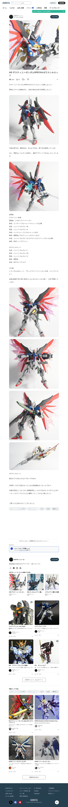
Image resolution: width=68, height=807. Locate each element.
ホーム (5, 8)
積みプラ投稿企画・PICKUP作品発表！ (42, 11)
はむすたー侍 (15, 728)
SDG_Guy (40, 725)
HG (14, 17)
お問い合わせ (8, 793)
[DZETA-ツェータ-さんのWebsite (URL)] (20, 568)
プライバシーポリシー (54, 791)
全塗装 (48, 509)
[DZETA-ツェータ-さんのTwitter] (10, 568)
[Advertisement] (34, 523)
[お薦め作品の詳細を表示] (57, 80)
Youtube (36, 791)
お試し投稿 (20, 8)
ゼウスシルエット (32, 509)
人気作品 (39, 8)
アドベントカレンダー (25, 788)
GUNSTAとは (8, 788)
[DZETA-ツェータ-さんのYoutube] (14, 568)
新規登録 (61, 3)
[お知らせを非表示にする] (63, 11)
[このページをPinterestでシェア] (20, 802)
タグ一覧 (22, 793)
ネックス (14, 767)
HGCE (41, 509)
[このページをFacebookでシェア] (15, 802)
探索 (45, 8)
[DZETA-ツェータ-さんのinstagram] (17, 568)
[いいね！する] (57, 802)
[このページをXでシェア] (10, 802)
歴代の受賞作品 (24, 796)
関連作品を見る (34, 777)
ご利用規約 (51, 788)
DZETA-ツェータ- (19, 559)
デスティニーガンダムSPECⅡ (17, 509)
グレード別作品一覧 (25, 791)
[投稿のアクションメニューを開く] (32, 636)
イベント (30, 8)
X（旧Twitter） (38, 788)
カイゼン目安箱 (9, 796)
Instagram (36, 793)
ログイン (53, 3)
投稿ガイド (51, 793)
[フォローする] (54, 16)
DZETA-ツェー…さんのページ (34, 680)
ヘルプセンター (55, 8)
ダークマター (41, 767)
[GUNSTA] (6, 3)
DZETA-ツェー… (19, 16)
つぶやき (12, 8)
